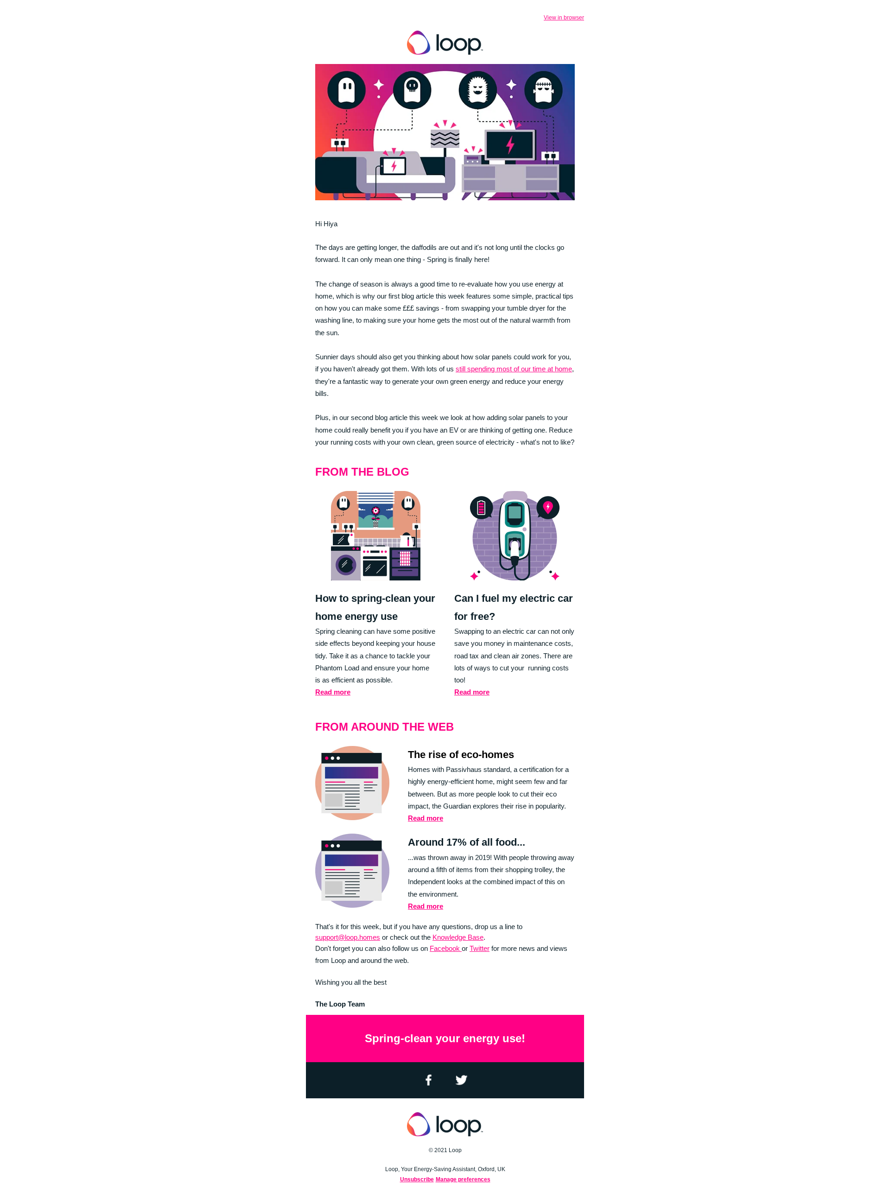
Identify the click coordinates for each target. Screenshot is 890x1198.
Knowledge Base (457, 937)
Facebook (446, 948)
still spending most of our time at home (514, 369)
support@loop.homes (347, 937)
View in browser (564, 17)
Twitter (480, 948)
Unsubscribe (417, 1179)
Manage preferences (463, 1179)
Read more (332, 692)
